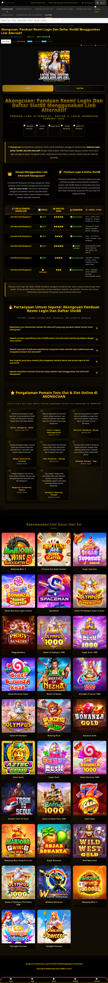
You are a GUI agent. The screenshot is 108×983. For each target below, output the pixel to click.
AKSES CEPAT (5, 25)
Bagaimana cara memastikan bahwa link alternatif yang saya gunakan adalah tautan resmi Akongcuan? (54, 328)
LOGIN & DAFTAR (17, 25)
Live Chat (97, 981)
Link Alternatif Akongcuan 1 (20, 217)
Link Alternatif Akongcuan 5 (20, 258)
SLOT (9, 20)
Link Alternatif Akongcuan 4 (20, 246)
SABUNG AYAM (22, 20)
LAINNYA (43, 20)
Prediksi (75, 981)
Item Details (6, 41)
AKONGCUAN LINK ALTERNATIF (29, 15)
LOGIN (28, 88)
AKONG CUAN (7, 15)
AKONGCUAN (16, 37)
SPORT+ (30, 20)
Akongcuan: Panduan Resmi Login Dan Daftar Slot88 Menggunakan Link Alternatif (49, 25)
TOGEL (14, 20)
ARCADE (36, 20)
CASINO (3, 20)
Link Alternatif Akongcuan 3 (20, 236)
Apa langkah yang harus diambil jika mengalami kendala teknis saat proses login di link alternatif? (54, 361)
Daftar (54, 981)
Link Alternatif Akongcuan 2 (20, 226)
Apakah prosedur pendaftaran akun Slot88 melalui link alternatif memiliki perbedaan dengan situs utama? (54, 339)
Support (50, 41)
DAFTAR (80, 88)
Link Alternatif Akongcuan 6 (20, 270)
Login (32, 981)
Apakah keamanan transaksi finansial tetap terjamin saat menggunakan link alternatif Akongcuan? (54, 372)
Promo (11, 981)
